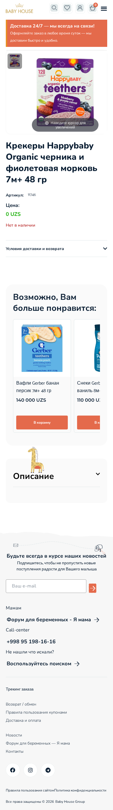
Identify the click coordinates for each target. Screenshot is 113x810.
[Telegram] (48, 770)
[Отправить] (92, 588)
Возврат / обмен (21, 704)
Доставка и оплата (23, 720)
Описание (33, 476)
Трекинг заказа (20, 689)
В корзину (42, 422)
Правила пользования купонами (36, 712)
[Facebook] (13, 770)
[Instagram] (30, 770)
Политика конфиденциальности (80, 790)
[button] (104, 8)
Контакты (14, 751)
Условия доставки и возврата (35, 248)
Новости (14, 735)
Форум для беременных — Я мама (38, 743)
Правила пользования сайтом (30, 790)
